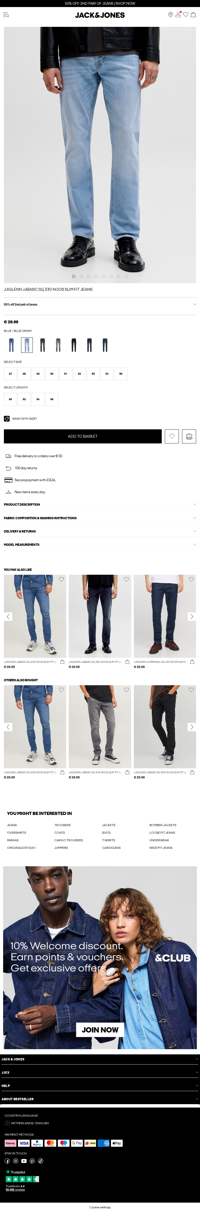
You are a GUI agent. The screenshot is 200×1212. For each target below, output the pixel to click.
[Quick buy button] (62, 662)
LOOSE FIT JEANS (162, 832)
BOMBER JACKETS (162, 825)
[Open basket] (193, 15)
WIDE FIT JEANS (160, 848)
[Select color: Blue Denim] (11, 345)
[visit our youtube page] (24, 1162)
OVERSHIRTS (16, 832)
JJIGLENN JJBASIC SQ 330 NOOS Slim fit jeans (48, 289)
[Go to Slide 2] (81, 276)
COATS (59, 832)
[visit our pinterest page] (32, 1162)
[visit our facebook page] (7, 1162)
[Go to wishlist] (185, 16)
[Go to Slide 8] (126, 276)
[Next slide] (192, 617)
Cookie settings (100, 1207)
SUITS (106, 832)
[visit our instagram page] (15, 1162)
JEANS (12, 825)
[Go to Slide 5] (103, 276)
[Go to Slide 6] (111, 276)
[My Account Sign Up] (100, 957)
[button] (10, 373)
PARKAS (12, 840)
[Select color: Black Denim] (42, 345)
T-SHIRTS (108, 840)
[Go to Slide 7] (118, 276)
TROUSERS (62, 825)
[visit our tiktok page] (40, 1162)
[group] (35, 622)
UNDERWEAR (159, 840)
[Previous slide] (8, 617)
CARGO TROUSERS (68, 840)
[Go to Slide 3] (88, 276)
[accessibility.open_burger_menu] (6, 15)
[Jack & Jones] (100, 17)
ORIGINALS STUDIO (21, 848)
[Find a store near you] (170, 16)
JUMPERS (61, 848)
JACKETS (108, 825)
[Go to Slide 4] (96, 276)
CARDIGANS (111, 848)
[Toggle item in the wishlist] (172, 436)
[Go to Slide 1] (73, 276)
